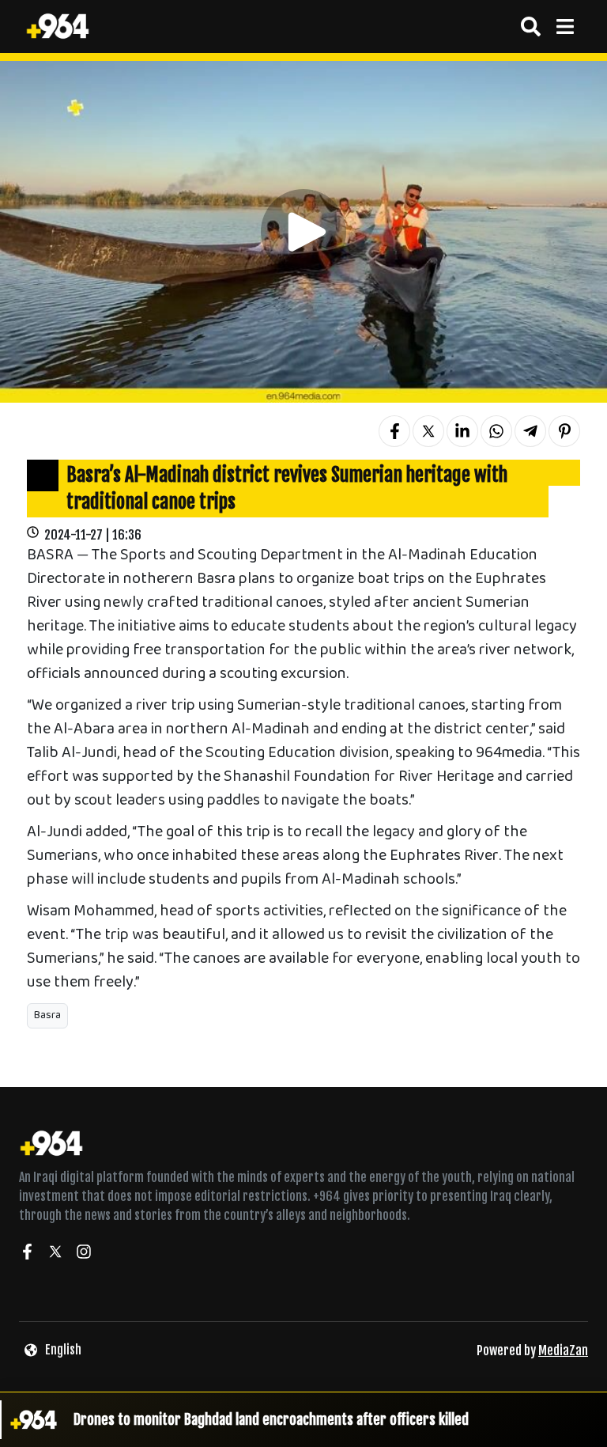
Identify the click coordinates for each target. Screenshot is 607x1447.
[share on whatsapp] (496, 431)
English (63, 1350)
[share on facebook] (394, 431)
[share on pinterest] (564, 431)
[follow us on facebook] (27, 1254)
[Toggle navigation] (565, 26)
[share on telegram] (530, 431)
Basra (47, 1015)
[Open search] (531, 26)
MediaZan (563, 1350)
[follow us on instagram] (84, 1254)
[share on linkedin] (462, 431)
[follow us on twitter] (55, 1254)
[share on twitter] (428, 431)
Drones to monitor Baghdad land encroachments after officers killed (271, 1419)
